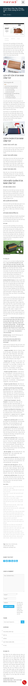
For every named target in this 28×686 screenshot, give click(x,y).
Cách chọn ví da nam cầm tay (11, 87)
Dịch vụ (5, 635)
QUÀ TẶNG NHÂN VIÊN (8, 642)
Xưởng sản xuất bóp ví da (9, 547)
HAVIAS (5, 638)
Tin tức (8, 14)
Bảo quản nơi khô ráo (11, 96)
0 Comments (7, 40)
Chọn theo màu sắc (10, 92)
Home (4, 14)
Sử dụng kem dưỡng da (11, 97)
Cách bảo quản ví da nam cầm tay (12, 93)
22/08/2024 (7, 38)
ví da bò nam (14, 544)
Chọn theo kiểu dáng (11, 90)
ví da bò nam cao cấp (8, 545)
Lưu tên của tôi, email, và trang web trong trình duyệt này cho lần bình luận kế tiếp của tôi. (20, 602)
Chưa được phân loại (8, 631)
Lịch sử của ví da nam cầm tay (11, 86)
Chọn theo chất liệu (10, 89)
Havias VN (13, 38)
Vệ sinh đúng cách (10, 94)
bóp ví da (8, 544)
